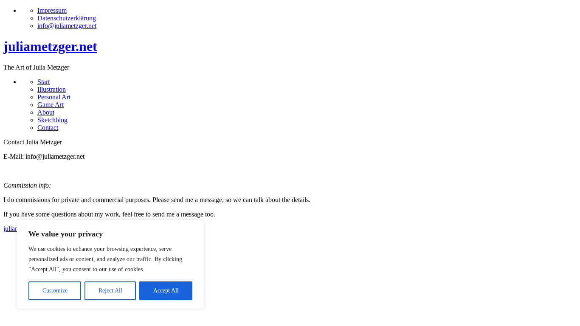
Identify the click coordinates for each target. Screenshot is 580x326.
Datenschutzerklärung (66, 18)
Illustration (51, 89)
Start (43, 81)
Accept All (166, 290)
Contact (47, 127)
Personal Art (53, 97)
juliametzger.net (50, 46)
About (45, 112)
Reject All (110, 290)
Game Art (50, 104)
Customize (55, 290)
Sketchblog (52, 120)
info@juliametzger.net (66, 25)
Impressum (52, 10)
